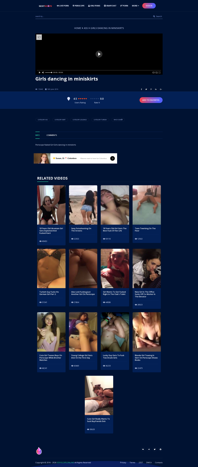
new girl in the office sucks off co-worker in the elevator (145, 294)
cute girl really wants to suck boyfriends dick (98, 420)
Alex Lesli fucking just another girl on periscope (83, 293)
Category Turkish (100, 120)
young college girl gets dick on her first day (81, 356)
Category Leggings (80, 120)
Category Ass (43, 120)
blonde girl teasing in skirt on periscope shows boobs (146, 357)
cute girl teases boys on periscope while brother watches (50, 357)
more (134, 5)
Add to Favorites (151, 100)
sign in (149, 5)
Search (159, 16)
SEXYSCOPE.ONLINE (65, 462)
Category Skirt (60, 120)
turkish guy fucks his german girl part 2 (49, 293)
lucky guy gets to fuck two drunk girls (113, 356)
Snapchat (111, 5)
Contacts (159, 462)
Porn (125, 5)
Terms (132, 462)
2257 (141, 462)
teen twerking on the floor (145, 229)
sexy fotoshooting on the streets (81, 229)
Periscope (79, 5)
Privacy (123, 462)
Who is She (117, 120)
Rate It (97, 102)
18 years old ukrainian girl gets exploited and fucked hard (51, 230)
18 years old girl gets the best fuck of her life (114, 229)
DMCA (149, 462)
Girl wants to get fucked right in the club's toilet (114, 293)
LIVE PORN (64, 5)
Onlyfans (95, 5)
